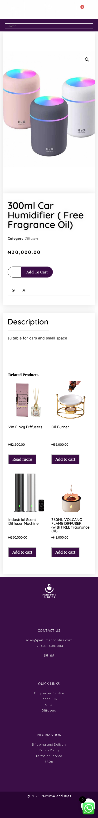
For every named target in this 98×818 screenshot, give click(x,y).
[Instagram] (46, 655)
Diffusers (31, 239)
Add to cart (37, 271)
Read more (22, 459)
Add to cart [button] (65, 459)
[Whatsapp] (52, 655)
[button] (13, 8)
